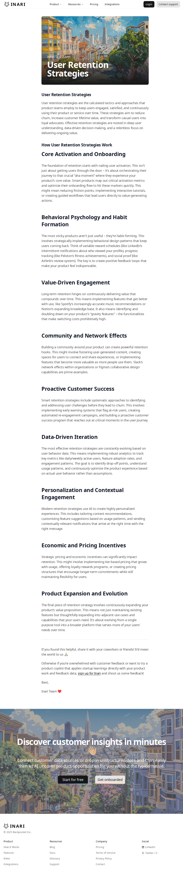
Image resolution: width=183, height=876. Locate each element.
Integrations (11, 864)
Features (9, 852)
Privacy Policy (104, 858)
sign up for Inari (89, 673)
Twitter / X (151, 853)
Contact (100, 864)
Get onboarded (110, 779)
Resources (74, 4)
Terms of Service (105, 852)
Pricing (100, 847)
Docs (52, 852)
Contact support (168, 4)
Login (149, 4)
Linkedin (150, 847)
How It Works (11, 847)
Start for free (72, 779)
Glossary (55, 858)
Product (54, 4)
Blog (52, 847)
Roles (7, 858)
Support (54, 864)
